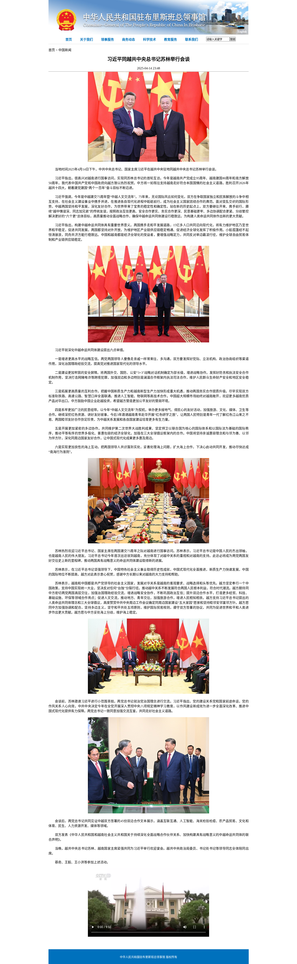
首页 (68, 39)
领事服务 (107, 39)
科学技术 (149, 39)
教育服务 (170, 39)
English (242, 31)
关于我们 (86, 39)
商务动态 (128, 39)
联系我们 (191, 39)
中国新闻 (64, 50)
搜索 (232, 39)
